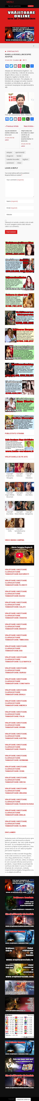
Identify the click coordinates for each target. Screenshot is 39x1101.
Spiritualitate (13, 51)
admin (17, 60)
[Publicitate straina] (19, 445)
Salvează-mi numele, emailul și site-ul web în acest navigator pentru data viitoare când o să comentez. (19, 224)
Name (12, 201)
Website (9, 214)
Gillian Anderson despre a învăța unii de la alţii (11, 133)
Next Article (29, 126)
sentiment (10, 163)
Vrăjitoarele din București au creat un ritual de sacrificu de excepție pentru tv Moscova (27, 136)
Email (12, 208)
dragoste (10, 156)
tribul (19, 163)
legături (25, 159)
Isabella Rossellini (13, 159)
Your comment (15, 180)
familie (19, 156)
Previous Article (11, 126)
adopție (9, 152)
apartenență (19, 152)
